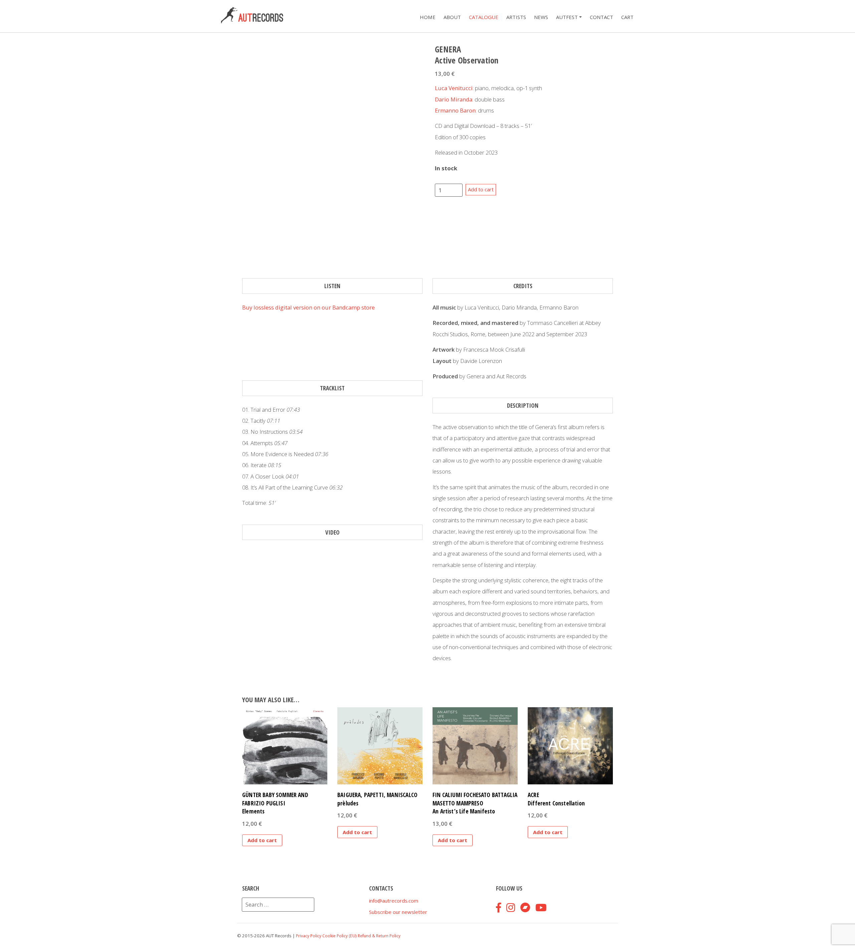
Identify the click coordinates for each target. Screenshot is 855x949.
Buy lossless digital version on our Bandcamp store (308, 307)
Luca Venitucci (454, 88)
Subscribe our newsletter (398, 912)
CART (627, 17)
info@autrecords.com (393, 900)
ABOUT (452, 17)
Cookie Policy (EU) (339, 936)
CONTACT (601, 17)
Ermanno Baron (455, 110)
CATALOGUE (483, 17)
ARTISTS (516, 17)
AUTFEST (567, 17)
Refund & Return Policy (379, 936)
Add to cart (481, 189)
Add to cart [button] (262, 840)
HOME (428, 17)
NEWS (541, 17)
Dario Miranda (453, 99)
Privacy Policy (308, 936)
